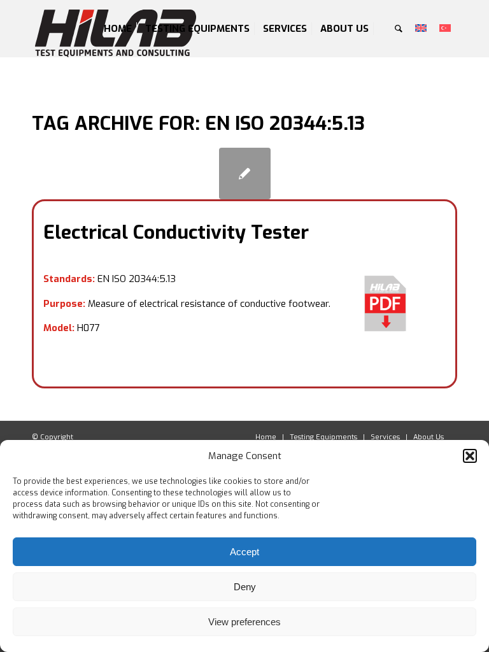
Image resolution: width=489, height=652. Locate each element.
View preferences (244, 621)
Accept (244, 551)
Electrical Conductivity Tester (176, 232)
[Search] (398, 28)
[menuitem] (117, 28)
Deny (245, 586)
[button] (470, 456)
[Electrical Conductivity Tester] (245, 173)
